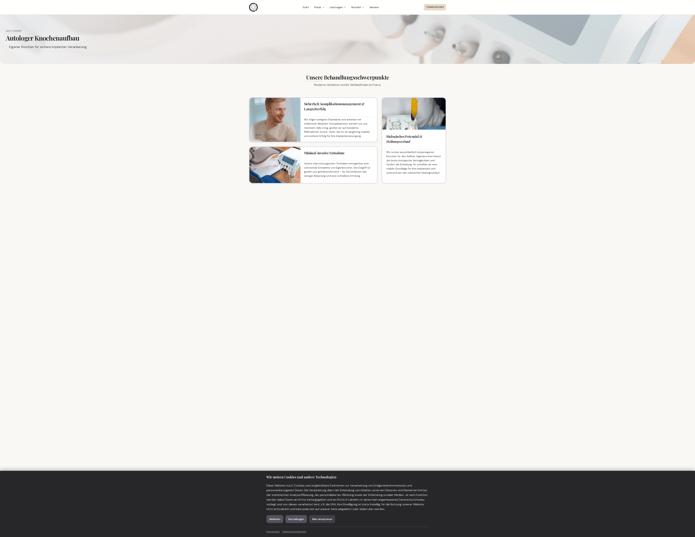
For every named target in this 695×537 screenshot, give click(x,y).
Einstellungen (296, 519)
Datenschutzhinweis (294, 531)
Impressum (273, 531)
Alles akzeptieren (322, 519)
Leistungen (336, 7)
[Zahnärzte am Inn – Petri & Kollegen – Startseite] (253, 7)
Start (306, 7)
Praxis (317, 7)
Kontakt (356, 7)
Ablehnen (274, 519)
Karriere (374, 7)
